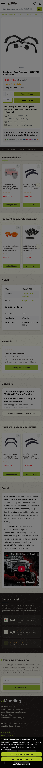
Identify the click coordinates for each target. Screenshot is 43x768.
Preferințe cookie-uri (21, 764)
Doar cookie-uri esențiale (21, 759)
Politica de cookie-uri (18, 745)
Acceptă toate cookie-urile (21, 754)
